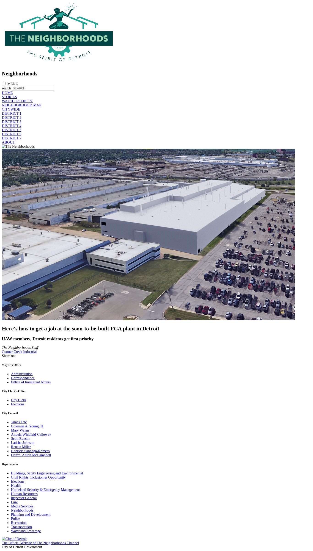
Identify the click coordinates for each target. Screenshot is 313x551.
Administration (22, 374)
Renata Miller (21, 447)
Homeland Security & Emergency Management (45, 490)
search (6, 88)
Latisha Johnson (22, 443)
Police (15, 519)
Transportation (21, 527)
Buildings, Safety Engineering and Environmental (47, 473)
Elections (17, 404)
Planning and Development (30, 514)
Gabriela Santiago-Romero (30, 451)
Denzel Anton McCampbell (31, 455)
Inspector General (24, 498)
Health (16, 485)
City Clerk (18, 400)
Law (14, 502)
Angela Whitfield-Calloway (31, 434)
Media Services (22, 506)
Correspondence (23, 378)
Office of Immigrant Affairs (31, 382)
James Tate (19, 422)
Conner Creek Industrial (19, 352)
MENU (12, 84)
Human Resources (24, 494)
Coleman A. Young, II (27, 426)
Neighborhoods (22, 510)
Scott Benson (20, 438)
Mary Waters (20, 430)
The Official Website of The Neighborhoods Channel (40, 543)
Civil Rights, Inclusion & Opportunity (38, 477)
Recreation (19, 523)
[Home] (59, 64)
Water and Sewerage (26, 531)
